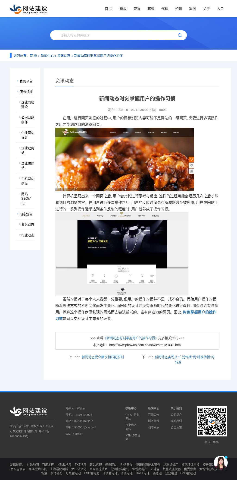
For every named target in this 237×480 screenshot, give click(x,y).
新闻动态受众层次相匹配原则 (103, 356)
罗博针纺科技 (208, 469)
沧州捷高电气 (120, 469)
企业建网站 (27, 150)
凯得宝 (154, 469)
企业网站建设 (27, 104)
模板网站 (111, 464)
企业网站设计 (27, 134)
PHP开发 (126, 464)
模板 (123, 8)
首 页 (109, 8)
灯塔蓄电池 (73, 473)
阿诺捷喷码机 (38, 469)
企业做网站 (27, 165)
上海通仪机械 (59, 469)
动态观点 (26, 214)
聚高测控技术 (99, 469)
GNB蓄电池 (188, 473)
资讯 (178, 8)
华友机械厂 (170, 464)
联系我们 (176, 421)
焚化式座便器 (172, 469)
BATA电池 (143, 473)
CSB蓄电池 (91, 473)
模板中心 (131, 408)
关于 (206, 8)
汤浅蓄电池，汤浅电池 (118, 473)
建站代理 (96, 464)
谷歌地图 (33, 464)
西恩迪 (157, 473)
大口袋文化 (78, 469)
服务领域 (26, 91)
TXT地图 (81, 464)
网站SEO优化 (26, 198)
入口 (220, 8)
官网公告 (26, 81)
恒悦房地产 (139, 469)
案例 (192, 8)
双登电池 (171, 473)
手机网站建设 (27, 180)
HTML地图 (64, 464)
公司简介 (176, 415)
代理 (164, 8)
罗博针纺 (56, 473)
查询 (137, 8)
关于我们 (176, 408)
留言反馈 (176, 427)
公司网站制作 (27, 119)
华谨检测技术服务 (148, 464)
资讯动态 (63, 55)
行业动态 (27, 235)
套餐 (150, 8)
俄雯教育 (190, 469)
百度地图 (48, 464)
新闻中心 (47, 55)
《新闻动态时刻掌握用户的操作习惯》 (130, 337)
